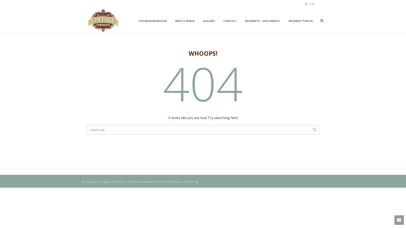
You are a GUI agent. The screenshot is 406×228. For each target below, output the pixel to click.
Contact (230, 21)
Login (312, 4)
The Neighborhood (152, 21)
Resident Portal (301, 21)
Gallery (209, 21)
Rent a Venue (185, 21)
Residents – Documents (262, 21)
